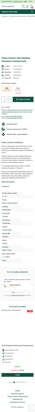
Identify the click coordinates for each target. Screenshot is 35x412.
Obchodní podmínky (17, 393)
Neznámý (5, 236)
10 (6, 196)
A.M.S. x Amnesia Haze (9, 203)
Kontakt (17, 391)
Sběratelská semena (13, 112)
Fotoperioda (25, 110)
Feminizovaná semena (14, 110)
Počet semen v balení (8, 83)
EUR (30, 1)
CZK (25, 1)
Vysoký (4, 243)
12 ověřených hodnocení (17, 295)
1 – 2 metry (6, 257)
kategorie (9, 12)
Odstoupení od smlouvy (17, 402)
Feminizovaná (6, 230)
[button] (9, 382)
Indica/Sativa (6, 210)
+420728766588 (6, 1)
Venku (4, 250)
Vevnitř (9, 250)
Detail (17, 375)
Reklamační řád (17, 399)
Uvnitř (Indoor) (23, 112)
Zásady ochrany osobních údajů (17, 396)
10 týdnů (5, 216)
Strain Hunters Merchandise (14, 116)
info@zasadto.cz (18, 1)
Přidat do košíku (24, 99)
